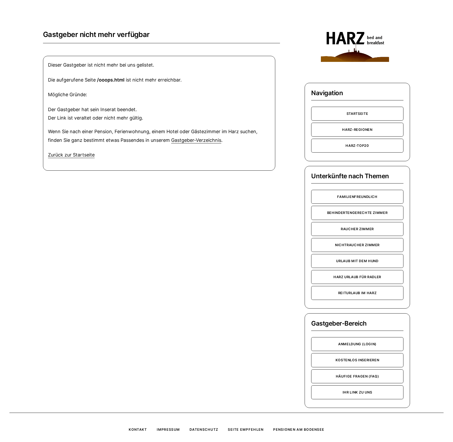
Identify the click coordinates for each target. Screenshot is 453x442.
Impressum (168, 430)
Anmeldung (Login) (357, 344)
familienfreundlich (357, 197)
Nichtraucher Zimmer (357, 245)
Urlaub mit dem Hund (357, 261)
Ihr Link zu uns (357, 392)
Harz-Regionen (357, 130)
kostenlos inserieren (357, 360)
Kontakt (138, 430)
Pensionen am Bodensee (298, 430)
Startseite (357, 114)
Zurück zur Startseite (71, 155)
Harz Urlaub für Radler (357, 277)
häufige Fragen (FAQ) (357, 376)
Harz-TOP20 (357, 146)
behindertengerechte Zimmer (357, 213)
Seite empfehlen (245, 430)
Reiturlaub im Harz (357, 293)
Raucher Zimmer (357, 229)
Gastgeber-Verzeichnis (196, 140)
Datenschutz (204, 430)
